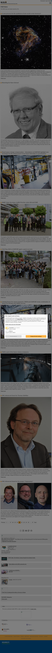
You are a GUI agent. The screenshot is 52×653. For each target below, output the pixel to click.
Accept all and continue (36, 336)
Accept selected (13, 336)
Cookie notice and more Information (13, 324)
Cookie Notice (20, 319)
